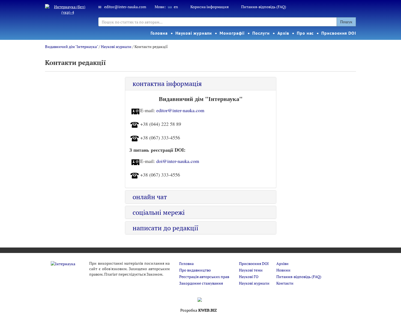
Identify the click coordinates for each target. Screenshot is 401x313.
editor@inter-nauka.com (125, 6)
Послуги (261, 33)
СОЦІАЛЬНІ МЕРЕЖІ (159, 212)
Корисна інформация (209, 6)
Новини (283, 270)
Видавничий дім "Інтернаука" (71, 46)
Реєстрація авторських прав (204, 276)
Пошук (346, 21)
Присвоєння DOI (338, 33)
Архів (283, 33)
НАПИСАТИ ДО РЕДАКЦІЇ (165, 227)
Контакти (285, 283)
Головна (159, 33)
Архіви (282, 263)
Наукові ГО (248, 276)
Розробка (198, 310)
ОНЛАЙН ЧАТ (150, 196)
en (176, 6)
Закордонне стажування (201, 283)
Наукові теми (251, 270)
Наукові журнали (193, 33)
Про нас (305, 33)
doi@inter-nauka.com (177, 160)
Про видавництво (195, 270)
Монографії (232, 33)
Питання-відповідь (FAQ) (263, 6)
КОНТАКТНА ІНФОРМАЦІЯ (167, 83)
